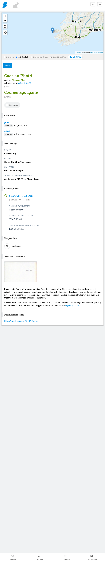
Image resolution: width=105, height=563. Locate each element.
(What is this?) (24, 83)
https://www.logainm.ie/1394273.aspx (21, 321)
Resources (92, 559)
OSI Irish (10, 57)
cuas (7, 130)
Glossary (66, 559)
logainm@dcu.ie (72, 305)
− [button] (5, 20)
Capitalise (13, 105)
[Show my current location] (5, 32)
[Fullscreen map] (5, 26)
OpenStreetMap (59, 57)
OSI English (23, 57)
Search (13, 559)
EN (100, 4)
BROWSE (77, 57)
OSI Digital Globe (40, 57)
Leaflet (78, 52)
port (6, 122)
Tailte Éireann (98, 52)
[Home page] (5, 5)
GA (93, 4)
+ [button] (5, 16)
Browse (39, 559)
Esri (91, 52)
